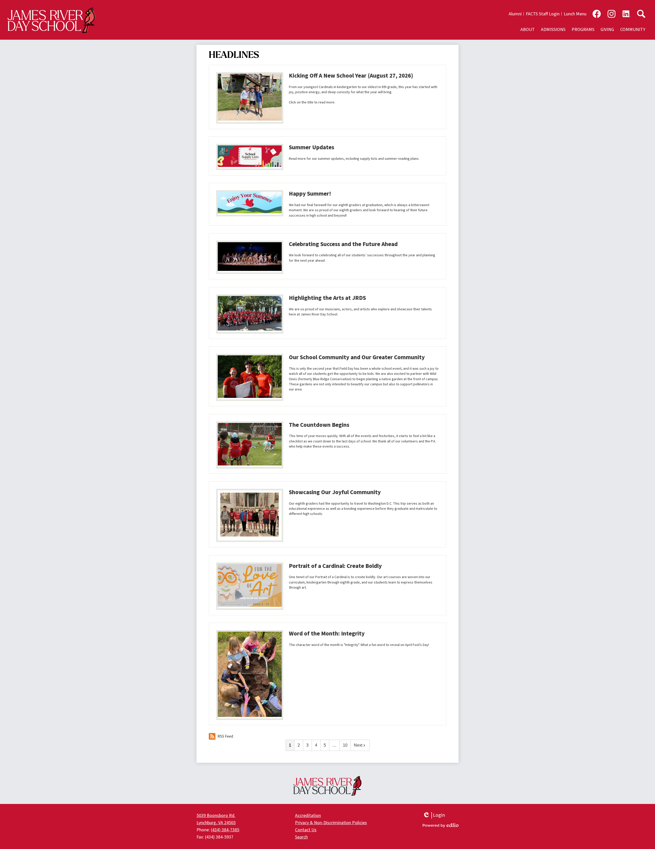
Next (358, 745)
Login (434, 815)
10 (345, 745)
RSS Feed (225, 736)
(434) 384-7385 (225, 830)
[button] (527, 29)
